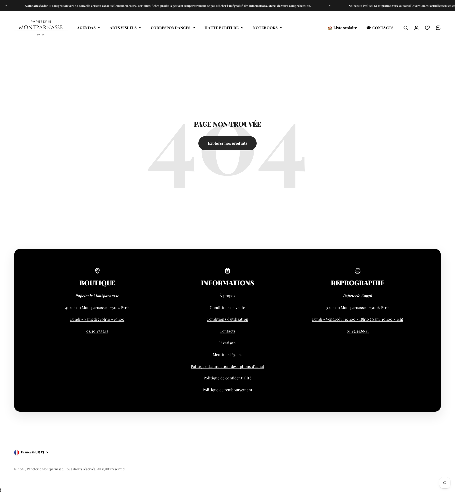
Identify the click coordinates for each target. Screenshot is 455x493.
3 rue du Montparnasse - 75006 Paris (358, 307)
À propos (227, 295)
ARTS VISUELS (123, 27)
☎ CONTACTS (379, 27)
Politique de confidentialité (227, 377)
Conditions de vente (227, 307)
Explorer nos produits (227, 143)
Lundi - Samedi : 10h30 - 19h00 (97, 319)
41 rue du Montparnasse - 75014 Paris (97, 307)
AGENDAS (86, 27)
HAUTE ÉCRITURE (221, 27)
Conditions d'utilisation (227, 319)
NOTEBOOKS (265, 27)
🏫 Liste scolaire (342, 27)
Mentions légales (227, 354)
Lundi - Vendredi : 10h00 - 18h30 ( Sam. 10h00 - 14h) (357, 319)
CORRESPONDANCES (170, 27)
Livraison (227, 342)
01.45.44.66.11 (358, 330)
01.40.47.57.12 (97, 330)
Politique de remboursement (227, 389)
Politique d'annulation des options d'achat (227, 366)
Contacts (227, 330)
